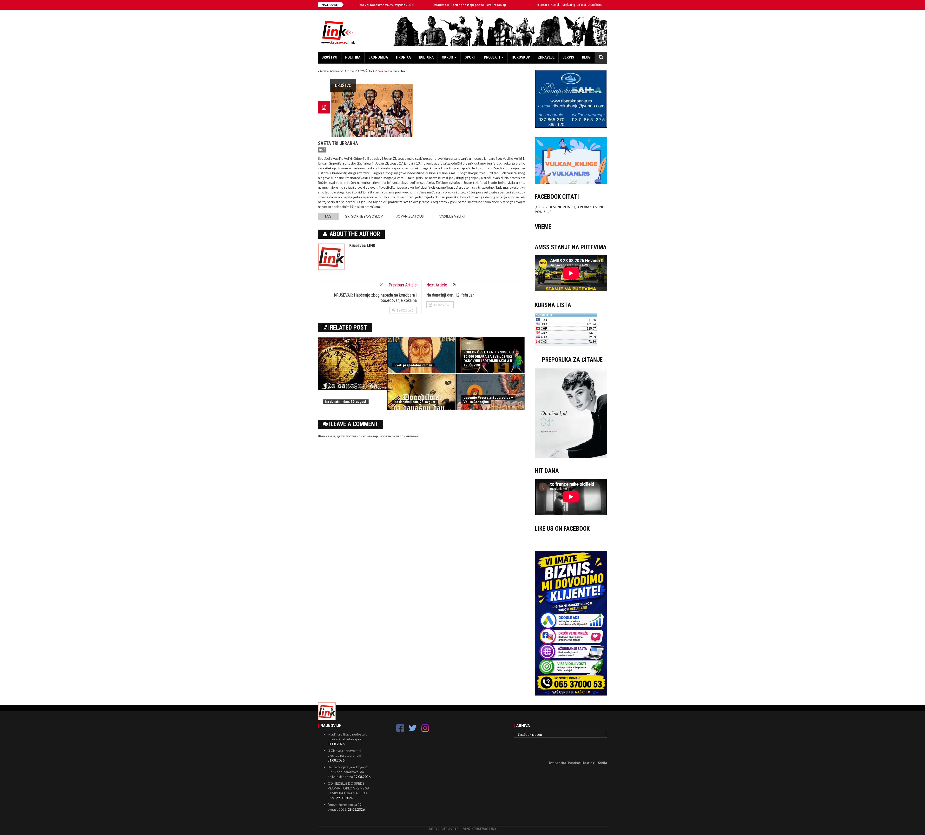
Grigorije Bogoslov (364, 216)
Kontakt (556, 5)
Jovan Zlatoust (411, 216)
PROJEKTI (492, 57)
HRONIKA (403, 57)
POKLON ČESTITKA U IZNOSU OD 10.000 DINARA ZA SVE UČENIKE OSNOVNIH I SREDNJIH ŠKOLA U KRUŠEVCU (488, 358)
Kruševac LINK (362, 245)
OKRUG (447, 57)
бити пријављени (405, 436)
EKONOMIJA (378, 57)
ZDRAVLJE (546, 57)
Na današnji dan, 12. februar (450, 295)
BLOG (586, 57)
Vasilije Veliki (452, 216)
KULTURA (426, 57)
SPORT (470, 57)
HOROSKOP (521, 57)
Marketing (568, 5)
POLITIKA (353, 57)
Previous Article (403, 284)
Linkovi (581, 5)
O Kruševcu (595, 5)
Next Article (436, 284)
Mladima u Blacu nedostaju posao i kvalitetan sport (430, 5)
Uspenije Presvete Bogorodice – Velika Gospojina (488, 399)
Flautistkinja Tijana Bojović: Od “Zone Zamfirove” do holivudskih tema (348, 772)
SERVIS (568, 57)
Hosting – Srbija (594, 763)
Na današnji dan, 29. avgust (345, 401)
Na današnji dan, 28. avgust (414, 402)
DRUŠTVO (329, 57)
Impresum (543, 5)
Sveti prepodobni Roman (413, 365)
